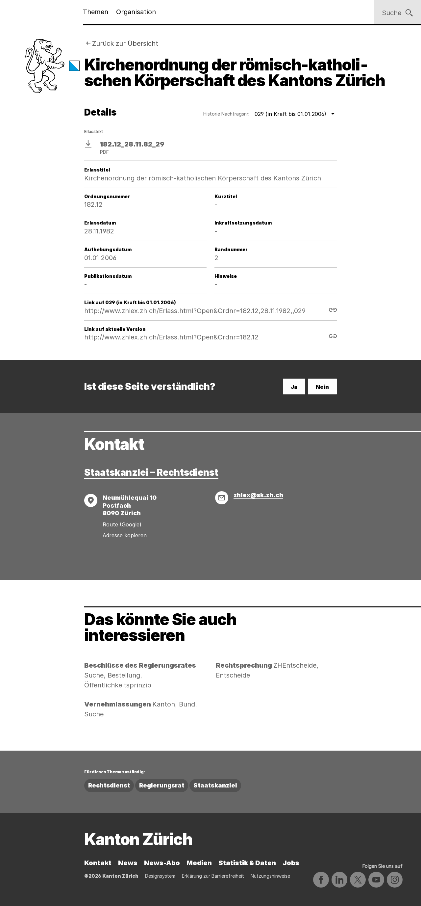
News (127, 863)
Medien (199, 863)
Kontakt (97, 863)
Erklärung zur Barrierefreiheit (213, 876)
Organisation (136, 12)
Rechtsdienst (109, 785)
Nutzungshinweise (270, 876)
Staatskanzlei (215, 785)
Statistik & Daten (247, 863)
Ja (294, 387)
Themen (95, 12)
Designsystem (160, 876)
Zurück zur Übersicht (125, 43)
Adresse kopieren (125, 535)
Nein (322, 387)
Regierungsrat (161, 785)
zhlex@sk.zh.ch (258, 495)
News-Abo (162, 863)
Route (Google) (122, 524)
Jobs (291, 863)
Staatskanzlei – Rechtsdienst (151, 472)
